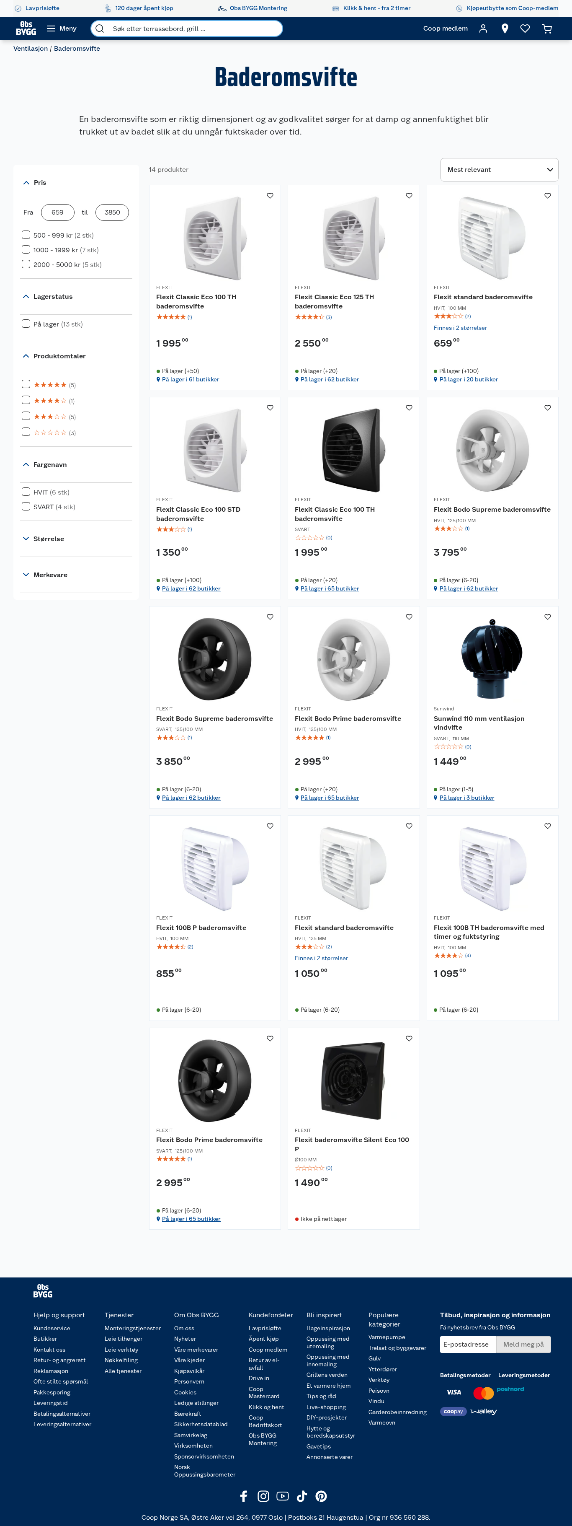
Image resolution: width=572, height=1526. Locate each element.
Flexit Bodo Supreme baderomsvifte (492, 509)
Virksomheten (193, 1445)
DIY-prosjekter (327, 1417)
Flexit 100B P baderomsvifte (201, 928)
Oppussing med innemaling (328, 1360)
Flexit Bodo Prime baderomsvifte (348, 719)
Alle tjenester (123, 1371)
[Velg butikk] (505, 28)
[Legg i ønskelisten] (270, 196)
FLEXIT (164, 287)
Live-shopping (326, 1407)
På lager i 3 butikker (467, 797)
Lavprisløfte (265, 1328)
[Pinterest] (321, 1496)
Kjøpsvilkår (189, 1371)
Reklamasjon (50, 1371)
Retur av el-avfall (264, 1364)
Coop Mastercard (264, 1393)
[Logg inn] (483, 28)
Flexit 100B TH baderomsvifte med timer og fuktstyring (489, 932)
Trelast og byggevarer (397, 1348)
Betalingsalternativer (61, 1413)
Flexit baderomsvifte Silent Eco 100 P (352, 1144)
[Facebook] (244, 1496)
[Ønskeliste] (525, 28)
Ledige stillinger (196, 1402)
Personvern (189, 1381)
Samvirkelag (190, 1435)
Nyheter (185, 1338)
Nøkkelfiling (121, 1360)
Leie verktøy (121, 1349)
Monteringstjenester (133, 1328)
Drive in (259, 1378)
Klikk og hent (266, 1407)
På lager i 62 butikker (330, 379)
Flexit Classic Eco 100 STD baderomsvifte (198, 514)
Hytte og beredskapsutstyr (331, 1432)
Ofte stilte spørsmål (60, 1381)
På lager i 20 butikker (469, 379)
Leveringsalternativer (62, 1424)
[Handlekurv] (547, 28)
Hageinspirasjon (328, 1328)
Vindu (376, 1401)
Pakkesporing (51, 1392)
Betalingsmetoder (465, 1375)
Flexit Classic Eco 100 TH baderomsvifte (196, 301)
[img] (215, 317)
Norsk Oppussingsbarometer (204, 1471)
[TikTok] (302, 1496)
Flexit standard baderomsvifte (483, 297)
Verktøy (378, 1379)
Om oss (184, 1328)
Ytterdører (382, 1369)
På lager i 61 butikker (190, 379)
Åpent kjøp (264, 1338)
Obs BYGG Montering (263, 1439)
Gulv (374, 1358)
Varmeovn (381, 1422)
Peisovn (378, 1390)
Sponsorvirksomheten (204, 1456)
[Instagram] (263, 1496)
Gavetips (319, 1446)
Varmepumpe (386, 1337)
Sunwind (444, 709)
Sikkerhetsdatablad (201, 1424)
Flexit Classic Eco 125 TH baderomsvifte (334, 301)
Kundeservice (51, 1328)
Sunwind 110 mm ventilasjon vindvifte (479, 723)
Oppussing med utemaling (328, 1342)
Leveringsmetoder (524, 1375)
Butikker (45, 1338)
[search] (99, 28)
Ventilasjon (30, 48)
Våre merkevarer (196, 1349)
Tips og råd (321, 1396)
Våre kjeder (189, 1360)
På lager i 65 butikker (330, 588)
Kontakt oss (49, 1349)
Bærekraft (187, 1413)
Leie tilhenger (123, 1338)
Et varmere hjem (329, 1385)
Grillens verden (327, 1374)
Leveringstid (50, 1402)
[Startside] (26, 28)
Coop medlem (268, 1349)
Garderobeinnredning (397, 1412)
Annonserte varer (330, 1456)
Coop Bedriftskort (265, 1421)
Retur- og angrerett (59, 1360)
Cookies (185, 1392)
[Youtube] (282, 1496)
